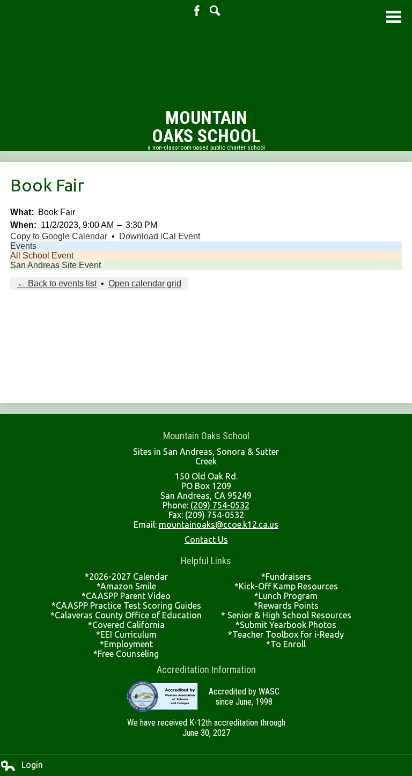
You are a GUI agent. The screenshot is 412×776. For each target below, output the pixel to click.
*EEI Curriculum (126, 634)
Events (23, 245)
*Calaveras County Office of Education (126, 615)
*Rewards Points (286, 605)
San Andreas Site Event (55, 265)
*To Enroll (286, 644)
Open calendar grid (144, 283)
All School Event (41, 255)
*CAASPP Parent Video (126, 596)
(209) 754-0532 (219, 505)
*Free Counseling (126, 654)
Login (21, 765)
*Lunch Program (286, 596)
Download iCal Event (159, 236)
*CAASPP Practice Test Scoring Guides (126, 605)
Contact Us (206, 539)
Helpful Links (206, 560)
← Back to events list (57, 283)
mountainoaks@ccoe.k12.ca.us (218, 524)
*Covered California (126, 625)
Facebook (197, 10)
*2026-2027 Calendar (126, 576)
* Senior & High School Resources (286, 615)
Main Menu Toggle (393, 17)
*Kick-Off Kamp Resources (286, 586)
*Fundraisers (286, 576)
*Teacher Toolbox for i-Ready (286, 634)
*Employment (126, 644)
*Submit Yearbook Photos (286, 625)
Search (215, 10)
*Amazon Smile (126, 586)
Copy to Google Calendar (58, 236)
